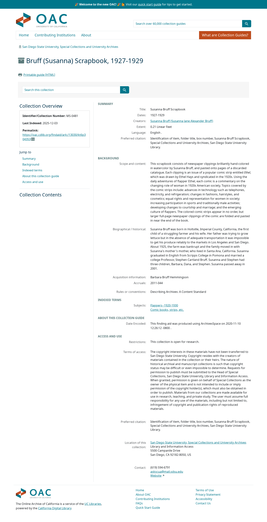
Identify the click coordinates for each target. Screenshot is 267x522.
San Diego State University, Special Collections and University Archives (70, 47)
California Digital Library (54, 508)
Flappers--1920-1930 (164, 305)
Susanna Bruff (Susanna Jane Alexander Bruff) (181, 121)
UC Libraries (92, 504)
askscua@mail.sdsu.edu (166, 472)
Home (24, 35)
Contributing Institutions (55, 35)
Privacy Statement (208, 495)
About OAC (143, 495)
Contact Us (203, 503)
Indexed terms (32, 170)
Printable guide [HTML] (39, 75)
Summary (29, 159)
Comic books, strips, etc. (167, 310)
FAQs (139, 503)
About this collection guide (40, 176)
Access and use (32, 182)
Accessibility (204, 499)
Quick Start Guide (148, 508)
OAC (42, 20)
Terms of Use (205, 490)
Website (155, 476)
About (86, 35)
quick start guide (149, 4)
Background (30, 164)
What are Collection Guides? (225, 35)
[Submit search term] (246, 23)
